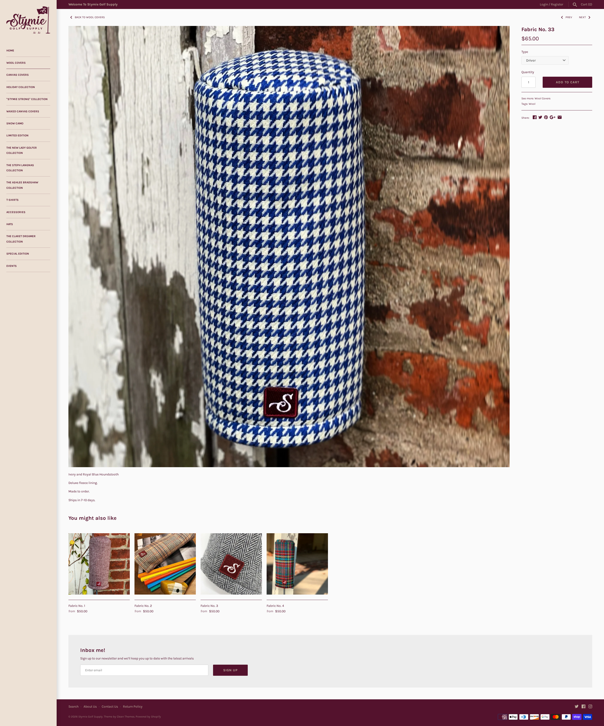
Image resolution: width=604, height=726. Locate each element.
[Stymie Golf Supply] (28, 20)
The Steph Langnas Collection (20, 168)
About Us (90, 707)
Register (557, 4)
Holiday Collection (20, 87)
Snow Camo (14, 123)
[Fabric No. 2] (165, 564)
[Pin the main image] (546, 117)
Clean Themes (125, 716)
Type (524, 52)
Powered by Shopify (148, 716)
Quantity (527, 72)
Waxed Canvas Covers (22, 111)
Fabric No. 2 (143, 606)
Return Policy (133, 707)
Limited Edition (17, 135)
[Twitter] (577, 707)
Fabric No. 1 (76, 606)
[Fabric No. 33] (289, 246)
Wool (532, 103)
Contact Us (110, 707)
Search (73, 707)
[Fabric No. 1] (99, 564)
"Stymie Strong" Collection (27, 99)
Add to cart (567, 82)
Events (11, 266)
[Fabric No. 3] (231, 564)
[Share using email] (559, 117)
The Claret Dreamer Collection (21, 239)
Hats (9, 224)
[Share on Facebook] (535, 117)
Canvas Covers (17, 74)
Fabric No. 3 (209, 606)
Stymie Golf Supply (90, 716)
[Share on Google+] (552, 117)
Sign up (230, 670)
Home (10, 50)
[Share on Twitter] (540, 117)
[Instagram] (590, 707)
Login (544, 4)
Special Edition (17, 253)
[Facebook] (583, 707)
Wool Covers (16, 62)
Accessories (15, 212)
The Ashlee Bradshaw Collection (22, 185)
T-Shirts (12, 199)
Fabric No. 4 (275, 606)
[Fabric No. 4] (297, 564)
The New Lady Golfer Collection (21, 150)
